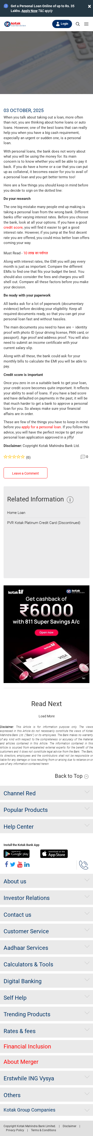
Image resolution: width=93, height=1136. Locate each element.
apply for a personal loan (41, 427)
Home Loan (16, 513)
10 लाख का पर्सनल (35, 253)
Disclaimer (69, 1126)
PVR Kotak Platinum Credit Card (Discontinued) (43, 523)
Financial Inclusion (27, 1046)
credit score (13, 227)
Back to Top (69, 776)
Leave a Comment (25, 473)
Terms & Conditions (43, 1130)
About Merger (21, 1062)
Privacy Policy (15, 1130)
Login (64, 23)
